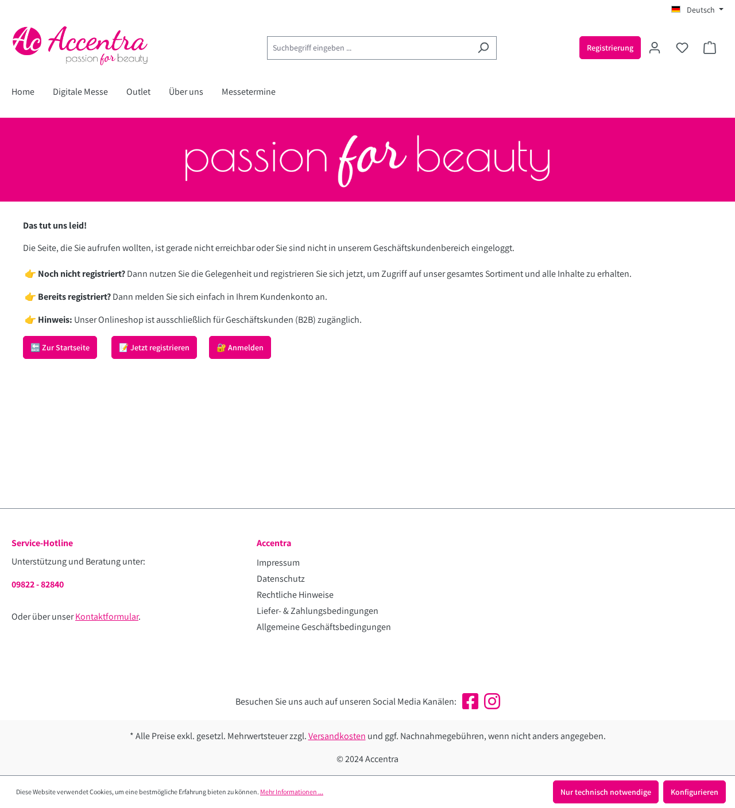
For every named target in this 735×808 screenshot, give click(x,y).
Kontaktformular (106, 616)
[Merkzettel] (682, 47)
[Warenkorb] (710, 47)
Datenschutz (281, 579)
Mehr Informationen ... (291, 791)
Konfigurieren (694, 792)
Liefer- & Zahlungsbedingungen (317, 611)
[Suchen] (483, 48)
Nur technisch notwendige (605, 792)
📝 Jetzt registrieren (154, 347)
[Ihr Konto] (654, 47)
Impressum (278, 562)
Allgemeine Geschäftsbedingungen (324, 627)
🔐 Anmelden (240, 347)
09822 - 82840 (37, 584)
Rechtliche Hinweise (295, 595)
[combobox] (368, 48)
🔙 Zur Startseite (60, 347)
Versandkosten (337, 736)
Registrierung (610, 47)
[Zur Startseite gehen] (97, 45)
